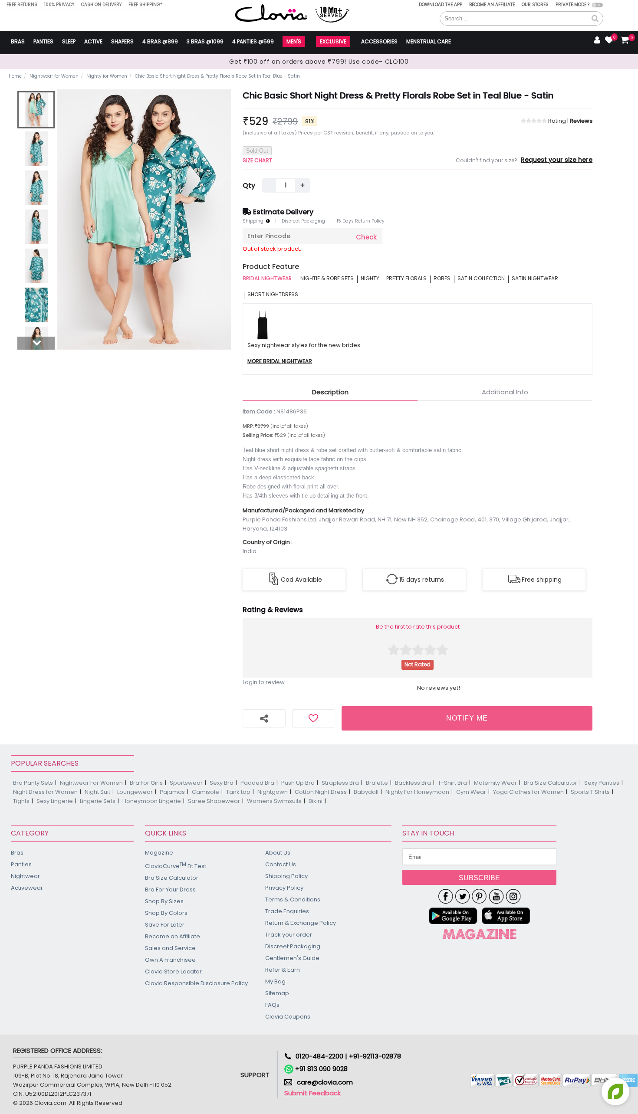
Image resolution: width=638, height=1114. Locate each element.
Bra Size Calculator (550, 783)
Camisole (205, 792)
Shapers (122, 41)
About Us (277, 853)
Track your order (288, 935)
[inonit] (513, 896)
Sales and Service (170, 948)
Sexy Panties (601, 783)
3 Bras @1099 (205, 41)
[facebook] (445, 896)
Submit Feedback (312, 1093)
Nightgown (272, 792)
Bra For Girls (146, 783)
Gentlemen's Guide (292, 958)
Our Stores (535, 4)
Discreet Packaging (303, 221)
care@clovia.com (325, 1082)
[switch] (597, 5)
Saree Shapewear (214, 801)
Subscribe (479, 877)
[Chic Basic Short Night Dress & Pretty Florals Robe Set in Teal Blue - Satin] (36, 109)
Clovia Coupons (287, 1016)
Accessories (379, 41)
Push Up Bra (298, 783)
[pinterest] (479, 896)
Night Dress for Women (45, 792)
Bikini (315, 801)
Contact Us (280, 864)
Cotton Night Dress (321, 792)
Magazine (159, 853)
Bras (18, 41)
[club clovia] (479, 934)
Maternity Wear (495, 783)
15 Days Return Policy (361, 221)
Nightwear (25, 876)
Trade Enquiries (287, 911)
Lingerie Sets (97, 801)
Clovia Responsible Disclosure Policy (196, 983)
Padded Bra (257, 783)
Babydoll (366, 792)
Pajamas (172, 792)
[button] (595, 18)
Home (15, 76)
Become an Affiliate (492, 4)
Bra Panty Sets (33, 783)
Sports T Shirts (590, 792)
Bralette (377, 783)
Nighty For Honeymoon (417, 792)
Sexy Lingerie (54, 801)
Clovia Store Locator (173, 971)
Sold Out (257, 150)
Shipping (254, 221)
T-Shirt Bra (452, 783)
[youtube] (496, 896)
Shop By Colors (166, 913)
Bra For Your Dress (170, 889)
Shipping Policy (286, 876)
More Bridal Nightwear (279, 361)
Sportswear (186, 783)
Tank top (238, 792)
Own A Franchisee (170, 960)
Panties (43, 41)
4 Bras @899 (160, 41)
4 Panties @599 (253, 41)
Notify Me (467, 718)
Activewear (27, 888)
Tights (21, 801)
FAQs (272, 1005)
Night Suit (97, 792)
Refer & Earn (282, 970)
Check (366, 237)
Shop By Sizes (164, 901)
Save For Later (164, 925)
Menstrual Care (428, 41)
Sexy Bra (221, 783)
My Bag (275, 981)
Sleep (69, 41)
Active (93, 41)
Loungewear (135, 792)
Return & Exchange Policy (300, 923)
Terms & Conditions (292, 899)
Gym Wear (471, 792)
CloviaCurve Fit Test (175, 865)
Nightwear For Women (91, 783)
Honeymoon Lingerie (151, 801)
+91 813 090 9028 (320, 1068)
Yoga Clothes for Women (528, 792)
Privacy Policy (284, 888)
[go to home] (271, 13)
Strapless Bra (340, 783)
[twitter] (462, 896)
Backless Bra (413, 783)
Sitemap (277, 993)
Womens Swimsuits (274, 801)
